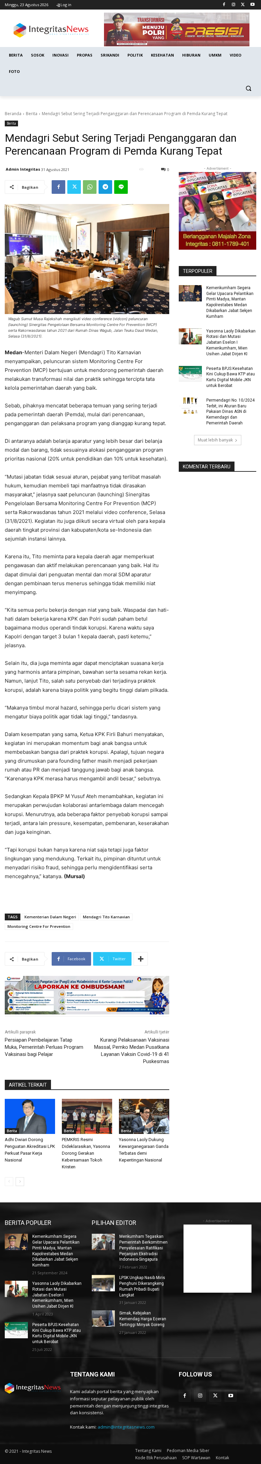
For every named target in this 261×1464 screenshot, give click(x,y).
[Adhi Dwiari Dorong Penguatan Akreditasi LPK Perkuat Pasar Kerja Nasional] (30, 1116)
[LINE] (121, 187)
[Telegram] (105, 187)
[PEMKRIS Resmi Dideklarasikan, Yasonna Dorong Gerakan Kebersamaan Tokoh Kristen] (87, 1116)
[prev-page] (9, 1181)
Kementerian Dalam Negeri (50, 916)
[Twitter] (243, 5)
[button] (248, 88)
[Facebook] (224, 5)
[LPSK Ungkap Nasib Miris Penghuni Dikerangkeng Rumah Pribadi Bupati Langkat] (103, 1283)
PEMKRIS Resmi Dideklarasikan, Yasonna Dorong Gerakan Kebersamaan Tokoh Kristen (86, 1153)
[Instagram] (234, 5)
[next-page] (20, 1181)
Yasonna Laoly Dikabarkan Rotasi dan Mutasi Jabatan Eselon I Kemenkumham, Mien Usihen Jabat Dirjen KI (231, 342)
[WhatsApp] (90, 187)
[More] (141, 959)
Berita (31, 113)
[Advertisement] (217, 1259)
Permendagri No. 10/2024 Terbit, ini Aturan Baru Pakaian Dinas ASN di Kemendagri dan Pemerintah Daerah (230, 411)
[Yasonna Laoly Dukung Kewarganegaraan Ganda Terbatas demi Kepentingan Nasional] (144, 1116)
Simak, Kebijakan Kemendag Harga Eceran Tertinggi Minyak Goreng (142, 1319)
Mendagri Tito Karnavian (106, 916)
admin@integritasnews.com (126, 1427)
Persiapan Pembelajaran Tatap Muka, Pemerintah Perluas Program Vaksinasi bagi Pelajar (44, 1047)
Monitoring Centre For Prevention (38, 926)
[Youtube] (252, 5)
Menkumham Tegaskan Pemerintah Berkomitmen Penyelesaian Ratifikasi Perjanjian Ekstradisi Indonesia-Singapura (143, 1248)
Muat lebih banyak (215, 440)
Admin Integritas (23, 169)
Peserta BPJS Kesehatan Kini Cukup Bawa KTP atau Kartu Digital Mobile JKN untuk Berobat (56, 1333)
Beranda (13, 113)
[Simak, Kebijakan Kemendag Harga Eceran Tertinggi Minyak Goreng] (103, 1318)
